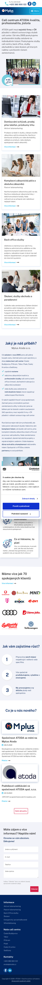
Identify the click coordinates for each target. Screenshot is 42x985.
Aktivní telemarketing (12, 906)
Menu (35, 12)
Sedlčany (7, 950)
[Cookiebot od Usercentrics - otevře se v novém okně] (29, 469)
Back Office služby (11, 913)
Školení (7, 916)
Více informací (10, 147)
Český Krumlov (9, 947)
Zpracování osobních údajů (21, 981)
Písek (6, 944)
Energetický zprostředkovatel (15, 920)
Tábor (6, 937)
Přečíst (4, 760)
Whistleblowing (10, 923)
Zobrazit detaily (28, 499)
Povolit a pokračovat (21, 506)
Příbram (7, 940)
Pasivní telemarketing (12, 910)
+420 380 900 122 (17, 4)
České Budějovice (11, 933)
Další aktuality (21, 811)
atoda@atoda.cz (10, 964)
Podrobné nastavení (20, 514)
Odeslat (34, 889)
